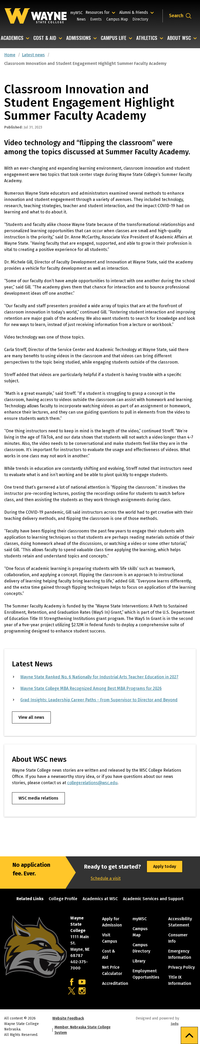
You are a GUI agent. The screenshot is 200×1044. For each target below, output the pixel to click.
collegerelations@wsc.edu (92, 782)
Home (9, 54)
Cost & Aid (44, 38)
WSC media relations (38, 798)
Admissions (78, 38)
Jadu (174, 1024)
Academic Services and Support (153, 898)
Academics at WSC (100, 898)
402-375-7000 (79, 965)
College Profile (63, 898)
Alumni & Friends (134, 12)
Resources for (101, 12)
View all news (31, 717)
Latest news (33, 54)
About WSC (179, 38)
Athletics (146, 38)
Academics (12, 38)
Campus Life (113, 38)
